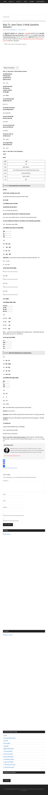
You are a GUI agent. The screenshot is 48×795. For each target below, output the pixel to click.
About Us (15, 789)
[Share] (24, 466)
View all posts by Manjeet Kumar (12, 455)
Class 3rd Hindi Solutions (12, 467)
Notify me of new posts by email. (11, 520)
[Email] (24, 464)
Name (4, 494)
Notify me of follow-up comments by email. (13, 515)
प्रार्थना (5, 735)
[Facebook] (24, 460)
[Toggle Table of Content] (16, 68)
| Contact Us (19, 789)
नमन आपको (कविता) (8, 751)
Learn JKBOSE (24, 8)
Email (4, 500)
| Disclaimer (24, 789)
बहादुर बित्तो (6, 746)
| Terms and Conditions (38, 789)
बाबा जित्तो (6, 740)
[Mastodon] (24, 462)
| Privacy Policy (31, 789)
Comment (5, 480)
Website (5, 507)
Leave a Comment (22, 29)
